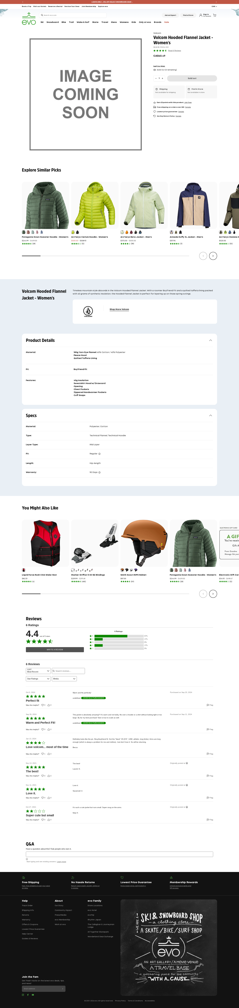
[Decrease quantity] (156, 78)
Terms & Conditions (135, 1001)
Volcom (157, 33)
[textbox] (119, 854)
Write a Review (55, 650)
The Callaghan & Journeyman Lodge (101, 926)
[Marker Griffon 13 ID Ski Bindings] (95, 543)
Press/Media (60, 915)
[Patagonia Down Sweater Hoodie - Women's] (45, 205)
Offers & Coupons (30, 924)
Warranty (26, 920)
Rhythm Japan (94, 920)
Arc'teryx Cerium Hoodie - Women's (89, 237)
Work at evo (60, 924)
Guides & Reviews (30, 938)
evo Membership (62, 920)
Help (25, 901)
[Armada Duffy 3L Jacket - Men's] (193, 205)
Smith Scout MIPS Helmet (133, 575)
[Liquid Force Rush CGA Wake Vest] (45, 543)
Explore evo (103, 6)
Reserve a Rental (55, 6)
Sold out (192, 78)
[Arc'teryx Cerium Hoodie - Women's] (95, 205)
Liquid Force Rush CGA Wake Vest (39, 575)
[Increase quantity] (162, 78)
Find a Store (188, 15)
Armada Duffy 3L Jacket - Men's (186, 237)
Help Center (27, 934)
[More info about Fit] (99, 454)
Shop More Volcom (119, 309)
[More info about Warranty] (99, 472)
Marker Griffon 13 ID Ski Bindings (88, 575)
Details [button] (188, 107)
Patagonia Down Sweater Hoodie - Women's (45, 237)
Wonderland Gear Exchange (100, 936)
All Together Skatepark (98, 932)
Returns (25, 915)
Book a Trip (26, 6)
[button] (119, 636)
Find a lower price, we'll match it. (133, 886)
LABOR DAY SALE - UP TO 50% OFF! (119, 2)
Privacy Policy (120, 1001)
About (59, 901)
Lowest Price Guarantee (33, 929)
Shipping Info (28, 910)
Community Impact (63, 910)
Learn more (61, 862)
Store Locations (95, 905)
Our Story (59, 905)
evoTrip (91, 915)
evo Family (94, 901)
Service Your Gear (72, 6)
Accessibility (150, 1001)
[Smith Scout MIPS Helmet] (144, 543)
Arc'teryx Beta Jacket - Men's (136, 237)
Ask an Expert (170, 15)
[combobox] (73, 15)
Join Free (188, 102)
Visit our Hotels (39, 6)
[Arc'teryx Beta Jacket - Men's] (144, 205)
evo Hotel (92, 910)
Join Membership (89, 6)
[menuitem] (42, 22)
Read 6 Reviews (174, 51)
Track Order (27, 905)
